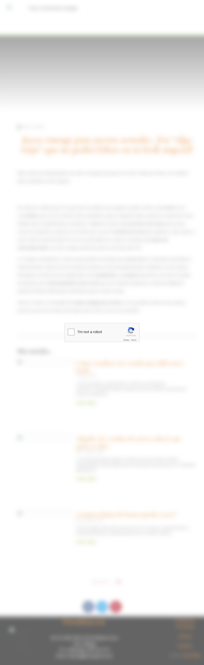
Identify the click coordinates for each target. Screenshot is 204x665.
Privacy (126, 340)
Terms (133, 340)
